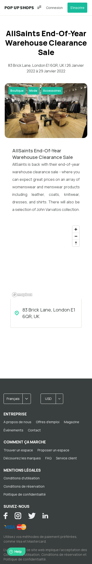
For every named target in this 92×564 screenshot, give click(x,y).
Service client (66, 458)
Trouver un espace (18, 450)
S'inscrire (77, 7)
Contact (34, 430)
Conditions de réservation (24, 486)
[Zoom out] (75, 236)
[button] (39, 7)
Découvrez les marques (22, 458)
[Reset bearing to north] (75, 243)
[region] (46, 261)
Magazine (71, 422)
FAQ (48, 458)
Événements (13, 430)
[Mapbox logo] (22, 294)
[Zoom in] (75, 229)
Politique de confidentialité (25, 494)
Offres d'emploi (47, 422)
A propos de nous (17, 422)
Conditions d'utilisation (22, 478)
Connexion (54, 7)
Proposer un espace (53, 450)
